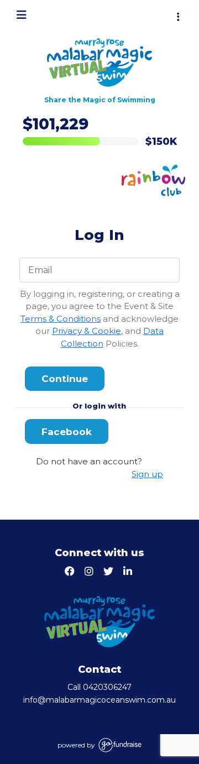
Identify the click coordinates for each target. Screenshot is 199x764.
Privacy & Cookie (86, 331)
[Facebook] (71, 571)
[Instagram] (90, 571)
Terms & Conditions (60, 318)
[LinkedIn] (129, 571)
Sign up (147, 474)
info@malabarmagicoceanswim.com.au (99, 700)
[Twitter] (110, 571)
